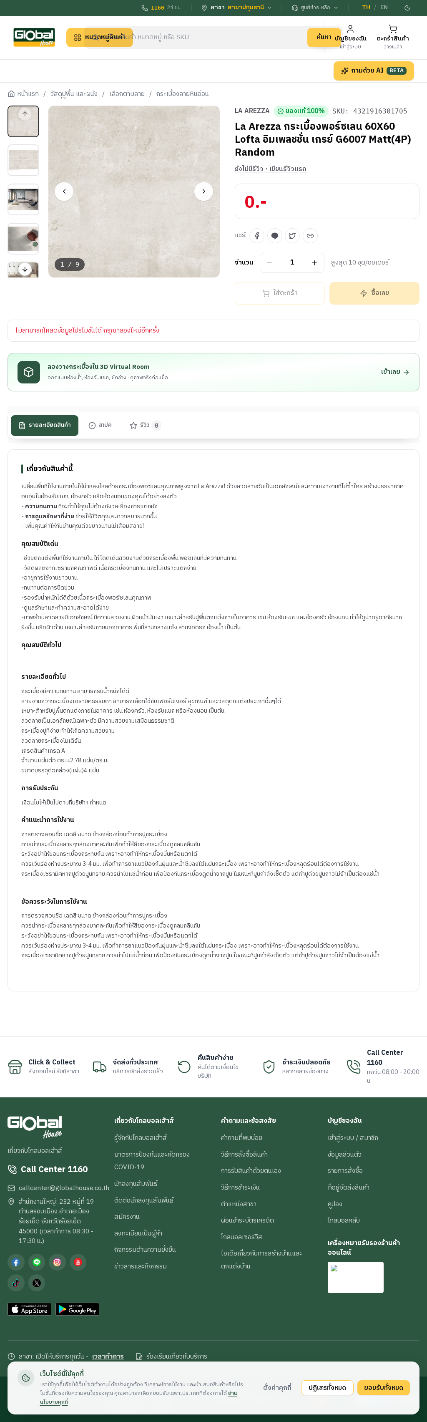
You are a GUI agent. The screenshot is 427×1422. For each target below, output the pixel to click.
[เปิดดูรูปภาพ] (134, 191)
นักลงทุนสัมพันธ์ (135, 1183)
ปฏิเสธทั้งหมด (327, 1387)
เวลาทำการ (108, 1357)
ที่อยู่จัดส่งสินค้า (348, 1187)
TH (366, 8)
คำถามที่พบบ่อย (241, 1137)
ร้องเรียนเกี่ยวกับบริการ (176, 1357)
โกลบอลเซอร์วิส (241, 1237)
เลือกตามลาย (127, 94)
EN (384, 8)
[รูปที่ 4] (23, 239)
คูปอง (335, 1204)
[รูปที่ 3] (23, 199)
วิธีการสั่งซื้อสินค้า (244, 1154)
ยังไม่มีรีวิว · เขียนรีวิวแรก (270, 169)
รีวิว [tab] (149, 425)
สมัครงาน (127, 1216)
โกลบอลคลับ (344, 1220)
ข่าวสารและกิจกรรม (140, 1266)
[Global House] (34, 37)
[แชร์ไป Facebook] (256, 235)
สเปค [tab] (105, 425)
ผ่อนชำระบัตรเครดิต (247, 1220)
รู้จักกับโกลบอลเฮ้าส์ (140, 1137)
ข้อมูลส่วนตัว (345, 1154)
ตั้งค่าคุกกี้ (277, 1387)
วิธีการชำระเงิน (240, 1187)
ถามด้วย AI (377, 70)
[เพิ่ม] (314, 262)
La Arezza (252, 111)
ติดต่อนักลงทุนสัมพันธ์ (143, 1200)
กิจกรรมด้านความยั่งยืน (145, 1249)
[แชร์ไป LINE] (274, 235)
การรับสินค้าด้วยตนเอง (251, 1170)
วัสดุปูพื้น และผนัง (74, 94)
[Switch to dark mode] (407, 8)
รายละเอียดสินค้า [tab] (50, 425)
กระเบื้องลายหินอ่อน (182, 94)
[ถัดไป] (203, 191)
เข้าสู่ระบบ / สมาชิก (353, 1137)
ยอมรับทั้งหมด (383, 1387)
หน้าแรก (28, 94)
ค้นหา (324, 37)
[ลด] (269, 262)
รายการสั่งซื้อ (345, 1170)
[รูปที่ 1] (23, 121)
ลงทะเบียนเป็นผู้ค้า (138, 1233)
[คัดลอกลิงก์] (310, 235)
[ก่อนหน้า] (64, 191)
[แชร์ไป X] (292, 235)
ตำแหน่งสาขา (238, 1204)
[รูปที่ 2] (23, 160)
